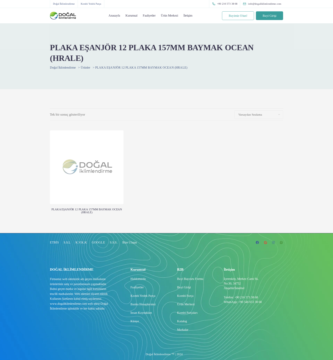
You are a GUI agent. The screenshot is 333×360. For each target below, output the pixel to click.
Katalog (182, 321)
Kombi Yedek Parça (91, 3)
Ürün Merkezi (169, 15)
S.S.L (67, 242)
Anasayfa (114, 15)
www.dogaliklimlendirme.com (68, 303)
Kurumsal (131, 15)
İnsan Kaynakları (141, 312)
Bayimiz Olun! (238, 15)
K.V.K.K (81, 242)
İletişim (187, 15)
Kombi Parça (185, 295)
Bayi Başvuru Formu (190, 278)
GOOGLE (98, 242)
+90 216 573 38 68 (246, 297)
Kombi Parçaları (187, 312)
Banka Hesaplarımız (143, 304)
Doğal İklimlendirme (64, 3)
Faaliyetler (149, 15)
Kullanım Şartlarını (61, 298)
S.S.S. (114, 242)
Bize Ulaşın (129, 242)
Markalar (182, 329)
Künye (134, 321)
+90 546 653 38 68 (250, 302)
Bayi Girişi (269, 15)
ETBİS (54, 242)
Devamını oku (86, 188)
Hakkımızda (138, 278)
